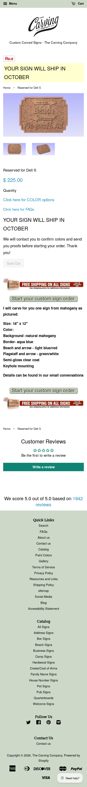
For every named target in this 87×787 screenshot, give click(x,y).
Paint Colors (43, 555)
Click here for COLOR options (28, 199)
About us (44, 537)
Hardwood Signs (44, 662)
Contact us (43, 543)
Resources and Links (44, 579)
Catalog (43, 549)
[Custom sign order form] (43, 299)
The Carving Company (47, 755)
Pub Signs (43, 692)
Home (6, 88)
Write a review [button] (44, 466)
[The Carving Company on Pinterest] (48, 723)
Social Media (43, 596)
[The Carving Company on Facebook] (38, 723)
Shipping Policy (43, 584)
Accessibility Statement (43, 608)
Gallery (43, 561)
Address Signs (43, 632)
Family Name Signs (44, 674)
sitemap (43, 590)
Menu (12, 3)
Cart (80, 3)
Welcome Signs (43, 703)
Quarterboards (43, 698)
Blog (44, 602)
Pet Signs (43, 686)
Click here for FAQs (18, 209)
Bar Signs (43, 638)
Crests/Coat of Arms (43, 668)
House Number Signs (43, 680)
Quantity (9, 190)
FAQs (43, 531)
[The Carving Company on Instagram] (58, 723)
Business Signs (43, 650)
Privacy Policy (43, 573)
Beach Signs (43, 644)
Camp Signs (43, 656)
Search (43, 525)
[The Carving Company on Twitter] (28, 723)
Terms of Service (43, 567)
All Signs (43, 626)
